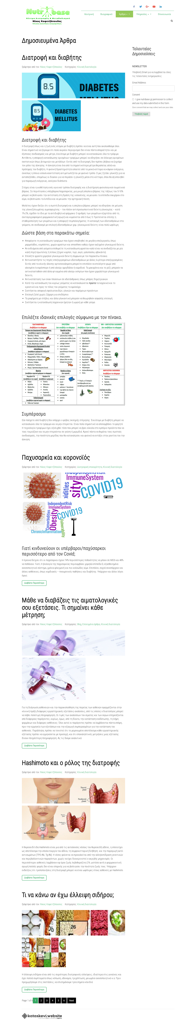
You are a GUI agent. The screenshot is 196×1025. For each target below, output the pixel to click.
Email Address (139, 82)
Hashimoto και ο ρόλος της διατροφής (71, 763)
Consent (136, 94)
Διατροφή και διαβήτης (52, 57)
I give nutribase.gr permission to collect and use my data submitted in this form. (152, 101)
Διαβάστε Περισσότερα (34, 583)
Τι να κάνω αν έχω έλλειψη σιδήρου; (68, 895)
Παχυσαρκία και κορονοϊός (56, 457)
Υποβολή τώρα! (141, 114)
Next (71, 1000)
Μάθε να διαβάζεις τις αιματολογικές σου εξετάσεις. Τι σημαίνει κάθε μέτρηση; (70, 607)
